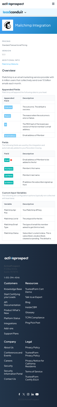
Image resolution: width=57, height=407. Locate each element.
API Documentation (12, 304)
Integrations (10, 323)
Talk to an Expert (33, 297)
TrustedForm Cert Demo (34, 290)
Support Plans (11, 333)
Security (8, 365)
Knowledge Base (13, 288)
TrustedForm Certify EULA (32, 378)
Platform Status (12, 318)
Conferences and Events (13, 354)
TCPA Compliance (34, 317)
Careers (8, 360)
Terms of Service (33, 371)
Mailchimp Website (10, 64)
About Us (8, 347)
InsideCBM (31, 307)
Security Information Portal (13, 372)
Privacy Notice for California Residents (34, 363)
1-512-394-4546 (12, 277)
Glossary (29, 312)
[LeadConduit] (28, 12)
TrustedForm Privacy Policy (32, 354)
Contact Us (10, 378)
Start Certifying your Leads (12, 295)
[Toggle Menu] (53, 4)
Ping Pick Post (32, 322)
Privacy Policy (32, 347)
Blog (27, 302)
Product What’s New (12, 311)
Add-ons (8, 328)
